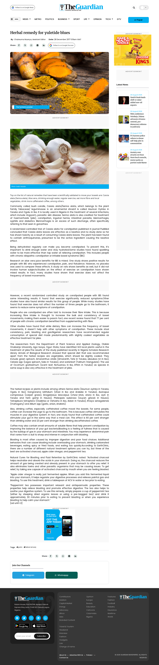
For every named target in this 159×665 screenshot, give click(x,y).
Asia (61, 617)
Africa (61, 613)
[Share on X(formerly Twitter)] (25, 45)
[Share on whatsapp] (31, 45)
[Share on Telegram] (37, 45)
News (26, 19)
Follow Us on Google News (24, 7)
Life (86, 19)
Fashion (111, 600)
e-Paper (138, 19)
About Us (62, 655)
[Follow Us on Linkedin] (38, 618)
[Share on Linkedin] (43, 45)
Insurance (112, 610)
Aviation (62, 600)
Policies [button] (89, 655)
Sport (76, 19)
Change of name (67, 646)
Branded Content (67, 620)
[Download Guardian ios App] (39, 626)
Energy (62, 606)
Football (111, 603)
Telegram (29, 575)
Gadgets (63, 640)
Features (112, 596)
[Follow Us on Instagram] (31, 618)
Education (90, 606)
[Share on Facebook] (18, 45)
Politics (49, 19)
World (110, 617)
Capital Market (65, 603)
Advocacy (63, 610)
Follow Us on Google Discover (63, 45)
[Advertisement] (132, 211)
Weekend (63, 630)
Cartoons (90, 610)
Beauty (89, 603)
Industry (111, 606)
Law (61, 643)
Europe (89, 600)
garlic (20, 547)
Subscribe (41, 636)
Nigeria (89, 617)
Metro (38, 19)
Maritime (111, 613)
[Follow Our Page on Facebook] (17, 618)
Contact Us (63, 658)
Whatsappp (63, 575)
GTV (119, 19)
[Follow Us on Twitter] (24, 618)
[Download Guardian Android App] (22, 626)
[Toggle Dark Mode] (144, 7)
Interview (63, 633)
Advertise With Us (76, 655)
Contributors (65, 596)
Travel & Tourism (66, 626)
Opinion (97, 19)
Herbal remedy (30, 547)
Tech (108, 19)
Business (63, 19)
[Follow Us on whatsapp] (45, 618)
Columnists (91, 613)
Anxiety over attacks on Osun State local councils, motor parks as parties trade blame (138, 157)
